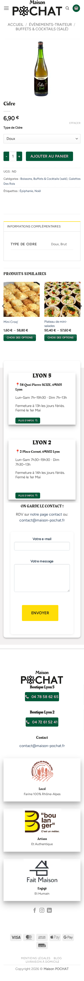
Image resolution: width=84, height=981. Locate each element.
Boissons (26, 178)
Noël (38, 191)
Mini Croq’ (11, 322)
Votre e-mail (42, 539)
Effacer (74, 123)
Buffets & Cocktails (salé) (42, 29)
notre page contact (46, 514)
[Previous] (4, 315)
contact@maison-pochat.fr (42, 520)
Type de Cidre (13, 127)
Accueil (15, 24)
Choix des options (20, 337)
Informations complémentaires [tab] (34, 226)
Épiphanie (26, 191)
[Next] (80, 315)
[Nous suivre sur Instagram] (41, 910)
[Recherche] (67, 8)
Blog (58, 958)
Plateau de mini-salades (55, 324)
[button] (6, 8)
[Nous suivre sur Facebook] (34, 910)
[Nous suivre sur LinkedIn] (49, 910)
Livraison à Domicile (43, 961)
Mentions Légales (36, 958)
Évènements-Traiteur (50, 24)
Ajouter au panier (50, 156)
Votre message (42, 561)
